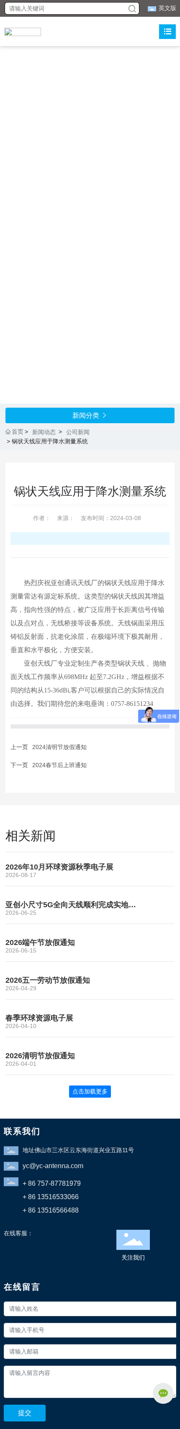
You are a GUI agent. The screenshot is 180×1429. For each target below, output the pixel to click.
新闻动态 (44, 432)
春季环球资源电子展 (39, 1018)
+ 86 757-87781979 (52, 1183)
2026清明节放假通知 (40, 1056)
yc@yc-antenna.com (53, 1165)
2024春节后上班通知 (59, 765)
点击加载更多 (90, 1091)
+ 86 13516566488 (51, 1210)
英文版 (167, 8)
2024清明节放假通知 (59, 747)
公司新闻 (78, 432)
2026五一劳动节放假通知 (47, 980)
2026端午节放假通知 (40, 942)
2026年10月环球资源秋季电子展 (59, 867)
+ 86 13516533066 (51, 1196)
